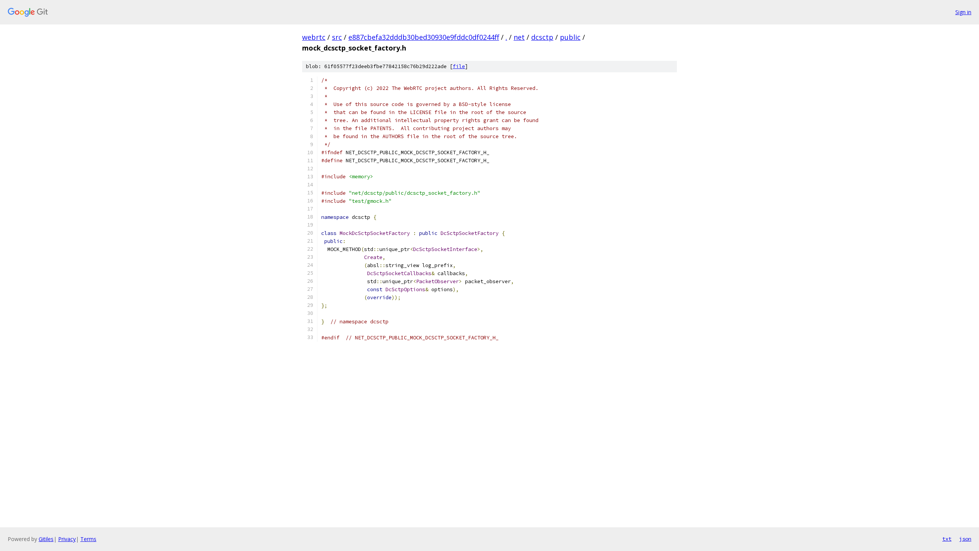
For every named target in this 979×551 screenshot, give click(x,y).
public (570, 37)
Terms (88, 539)
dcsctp (542, 37)
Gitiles (46, 539)
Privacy (67, 539)
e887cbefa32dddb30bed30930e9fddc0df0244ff (423, 37)
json (965, 538)
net (519, 37)
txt (946, 538)
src (337, 37)
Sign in (963, 12)
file (459, 66)
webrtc (313, 37)
